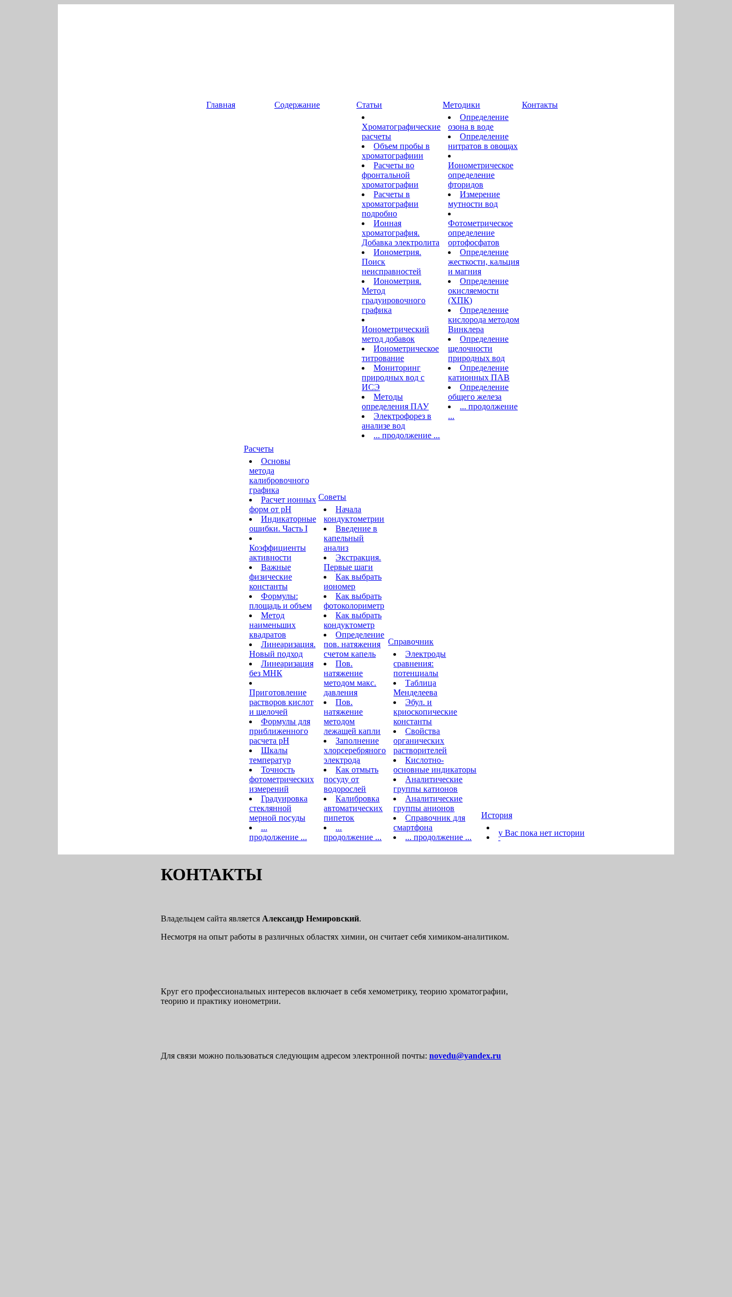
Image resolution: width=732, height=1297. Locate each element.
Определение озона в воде (478, 122)
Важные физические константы (270, 577)
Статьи (369, 104)
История (496, 815)
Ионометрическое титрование (400, 353)
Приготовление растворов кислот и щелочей (281, 702)
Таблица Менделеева (415, 687)
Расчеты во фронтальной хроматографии (390, 175)
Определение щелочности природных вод (478, 348)
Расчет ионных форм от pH (282, 504)
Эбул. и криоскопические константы (425, 712)
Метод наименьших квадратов (272, 625)
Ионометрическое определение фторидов (480, 175)
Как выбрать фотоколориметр (354, 600)
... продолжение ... (407, 435)
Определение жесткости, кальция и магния (483, 262)
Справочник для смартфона (429, 822)
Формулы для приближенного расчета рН (279, 731)
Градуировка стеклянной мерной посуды (278, 808)
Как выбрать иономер (353, 581)
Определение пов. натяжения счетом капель (354, 644)
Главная (220, 104)
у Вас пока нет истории (541, 832)
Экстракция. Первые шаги (352, 562)
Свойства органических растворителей (420, 740)
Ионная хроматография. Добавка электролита (400, 233)
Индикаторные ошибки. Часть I (282, 523)
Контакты (540, 104)
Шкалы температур (270, 755)
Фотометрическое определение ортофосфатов (480, 233)
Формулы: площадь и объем (280, 600)
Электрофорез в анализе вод (396, 420)
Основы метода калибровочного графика (279, 475)
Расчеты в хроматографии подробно (390, 204)
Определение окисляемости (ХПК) (478, 290)
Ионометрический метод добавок (395, 334)
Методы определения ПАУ (395, 401)
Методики (461, 104)
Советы (332, 496)
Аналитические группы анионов (427, 803)
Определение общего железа (478, 392)
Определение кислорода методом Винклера (483, 319)
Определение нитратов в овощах (483, 141)
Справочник (411, 641)
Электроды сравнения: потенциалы (419, 663)
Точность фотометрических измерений (281, 779)
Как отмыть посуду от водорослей (351, 779)
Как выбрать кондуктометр (353, 620)
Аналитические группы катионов (427, 784)
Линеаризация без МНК (281, 668)
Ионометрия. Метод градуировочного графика (393, 295)
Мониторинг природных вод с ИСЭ (393, 377)
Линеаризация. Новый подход (282, 649)
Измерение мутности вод (474, 199)
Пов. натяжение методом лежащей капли (352, 717)
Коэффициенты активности (277, 552)
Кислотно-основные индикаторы (434, 764)
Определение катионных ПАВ (479, 372)
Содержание (297, 104)
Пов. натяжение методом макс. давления (350, 678)
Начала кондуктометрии (354, 514)
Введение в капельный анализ (350, 538)
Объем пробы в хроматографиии (396, 150)
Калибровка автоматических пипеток (353, 808)
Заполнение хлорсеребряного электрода (355, 750)
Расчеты (259, 448)
